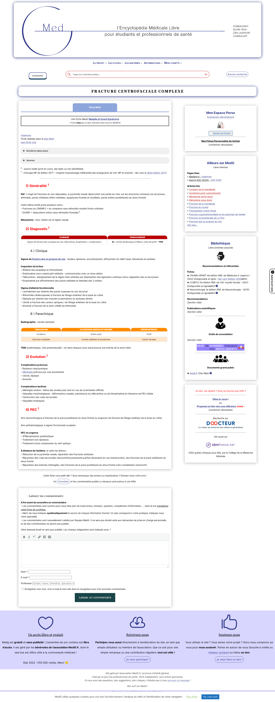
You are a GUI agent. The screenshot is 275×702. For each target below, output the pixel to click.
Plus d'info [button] (191, 696)
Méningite (28, 372)
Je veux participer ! (137, 659)
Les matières (132, 62)
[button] (38, 76)
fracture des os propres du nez (48, 259)
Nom (24, 571)
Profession (26, 583)
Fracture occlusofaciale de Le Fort (206, 218)
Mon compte (172, 62)
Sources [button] (30, 160)
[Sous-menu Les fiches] (122, 63)
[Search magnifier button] (69, 74)
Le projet (98, 62)
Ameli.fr (193, 373)
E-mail (25, 577)
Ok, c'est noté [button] (210, 696)
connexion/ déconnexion (220, 117)
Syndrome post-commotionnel (204, 193)
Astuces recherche (237, 74)
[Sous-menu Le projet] (106, 63)
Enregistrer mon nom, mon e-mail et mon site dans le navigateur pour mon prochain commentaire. (75, 589)
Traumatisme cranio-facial (202, 210)
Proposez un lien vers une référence (216, 406)
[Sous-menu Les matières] (141, 63)
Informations (152, 62)
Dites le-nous (220, 399)
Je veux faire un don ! (229, 659)
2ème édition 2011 (156, 172)
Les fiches (114, 62)
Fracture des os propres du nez (205, 221)
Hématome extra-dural (201, 196)
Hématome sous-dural (200, 200)
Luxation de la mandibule (202, 189)
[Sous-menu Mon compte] (181, 63)
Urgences (26, 135)
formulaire (63, 481)
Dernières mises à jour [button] (37, 151)
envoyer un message (178, 680)
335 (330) (216, 180)
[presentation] (24, 537)
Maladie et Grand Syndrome (104, 119)
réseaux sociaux (218, 652)
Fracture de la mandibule (202, 203)
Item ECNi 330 (28, 142)
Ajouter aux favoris (221, 133)
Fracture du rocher (198, 207)
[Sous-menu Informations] (162, 63)
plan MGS (49, 138)
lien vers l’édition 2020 (229, 279)
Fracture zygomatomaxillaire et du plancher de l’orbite (217, 214)
